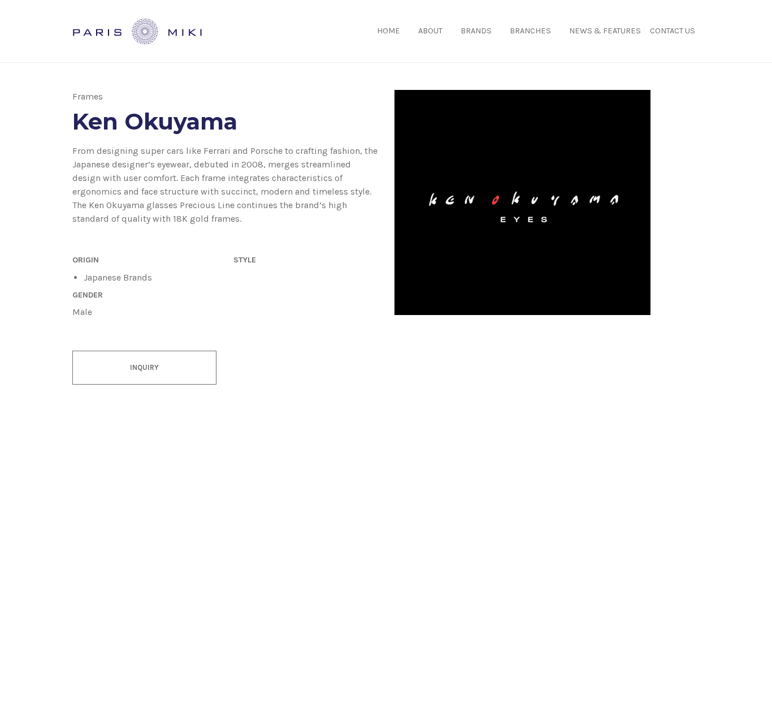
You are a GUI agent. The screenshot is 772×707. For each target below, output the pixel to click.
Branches (530, 31)
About (430, 31)
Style (244, 260)
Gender (87, 295)
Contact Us (672, 31)
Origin (85, 260)
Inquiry (144, 367)
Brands (476, 31)
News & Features (605, 31)
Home (388, 31)
